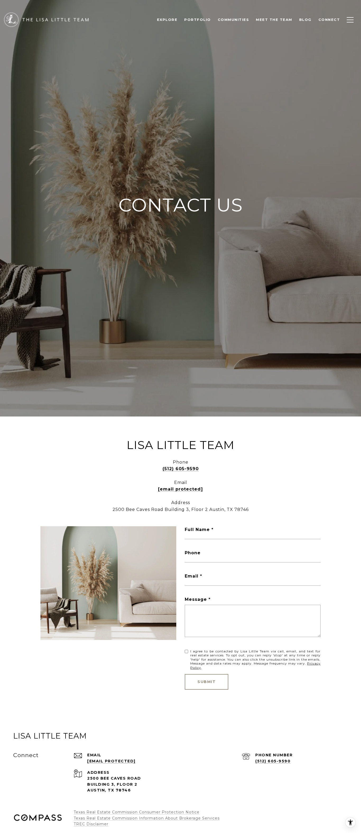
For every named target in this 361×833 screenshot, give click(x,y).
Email (191, 576)
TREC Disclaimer (91, 824)
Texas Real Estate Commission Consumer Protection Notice (137, 812)
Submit (206, 681)
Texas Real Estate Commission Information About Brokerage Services (147, 818)
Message (196, 599)
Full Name (197, 529)
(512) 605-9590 (181, 468)
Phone (193, 552)
